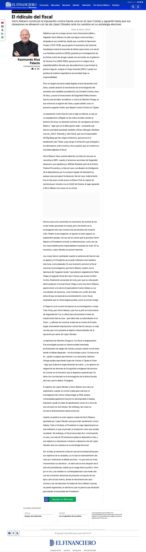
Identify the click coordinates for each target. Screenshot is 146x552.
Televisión (86, 5)
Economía (44, 5)
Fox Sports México (101, 5)
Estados (115, 5)
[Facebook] (134, 2)
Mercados (55, 5)
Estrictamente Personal (22, 12)
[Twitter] (136, 2)
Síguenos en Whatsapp (62, 499)
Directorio (67, 550)
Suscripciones (77, 550)
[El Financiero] (21, 5)
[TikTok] (143, 2)
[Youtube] (140, 2)
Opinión (76, 5)
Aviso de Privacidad (90, 550)
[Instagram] (138, 2)
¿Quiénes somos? (55, 550)
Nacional (66, 5)
